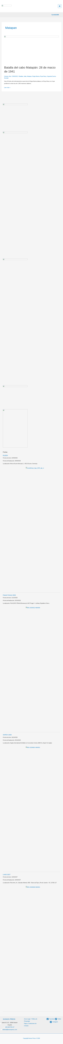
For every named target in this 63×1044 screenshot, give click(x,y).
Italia (25, 76)
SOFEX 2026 (7, 735)
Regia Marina (35, 76)
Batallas (21, 76)
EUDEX (5, 455)
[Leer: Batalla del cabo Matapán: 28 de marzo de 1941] (31, 49)
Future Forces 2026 (9, 595)
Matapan (29, 76)
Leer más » (7, 88)
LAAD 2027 (6, 874)
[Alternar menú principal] (59, 6)
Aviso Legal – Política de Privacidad (30, 1020)
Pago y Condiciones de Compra (30, 1024)
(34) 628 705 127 (9, 1027)
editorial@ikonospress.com (9, 1029)
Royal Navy (43, 76)
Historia (6, 76)
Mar (10, 76)
